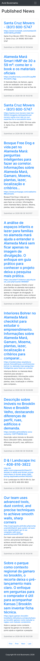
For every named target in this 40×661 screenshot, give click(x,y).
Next (23, 644)
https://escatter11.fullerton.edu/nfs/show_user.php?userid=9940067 (20, 281)
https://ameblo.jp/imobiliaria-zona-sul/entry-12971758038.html (18, 433)
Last (29, 644)
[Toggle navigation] (35, 3)
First (10, 644)
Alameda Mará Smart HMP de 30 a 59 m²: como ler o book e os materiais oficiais (19, 65)
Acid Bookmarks (10, 3)
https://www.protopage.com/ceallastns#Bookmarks (20, 193)
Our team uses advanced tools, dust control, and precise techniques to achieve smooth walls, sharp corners (19, 510)
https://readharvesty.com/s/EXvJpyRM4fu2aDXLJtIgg (20, 78)
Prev (17, 644)
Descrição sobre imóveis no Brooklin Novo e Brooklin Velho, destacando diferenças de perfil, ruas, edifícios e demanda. (19, 413)
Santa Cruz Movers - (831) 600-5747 (19, 25)
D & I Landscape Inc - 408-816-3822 (20, 462)
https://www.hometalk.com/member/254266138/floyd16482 (20, 32)
